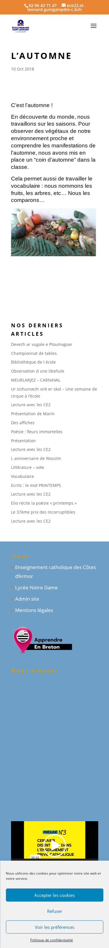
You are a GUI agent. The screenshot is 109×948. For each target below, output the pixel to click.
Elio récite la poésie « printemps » (44, 503)
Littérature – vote (27, 467)
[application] (54, 845)
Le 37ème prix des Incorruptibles (43, 512)
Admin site (27, 598)
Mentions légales (34, 610)
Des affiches (23, 422)
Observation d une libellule (37, 371)
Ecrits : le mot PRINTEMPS (36, 485)
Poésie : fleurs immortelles (36, 431)
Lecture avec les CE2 (31, 404)
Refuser (54, 911)
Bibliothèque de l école (33, 362)
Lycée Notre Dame (36, 587)
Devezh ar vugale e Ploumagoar (41, 344)
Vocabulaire (22, 476)
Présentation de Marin (33, 413)
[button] (54, 845)
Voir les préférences (54, 927)
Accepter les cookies (54, 895)
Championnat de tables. (34, 353)
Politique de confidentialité (51, 940)
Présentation (23, 440)
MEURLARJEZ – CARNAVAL (35, 380)
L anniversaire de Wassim (36, 458)
